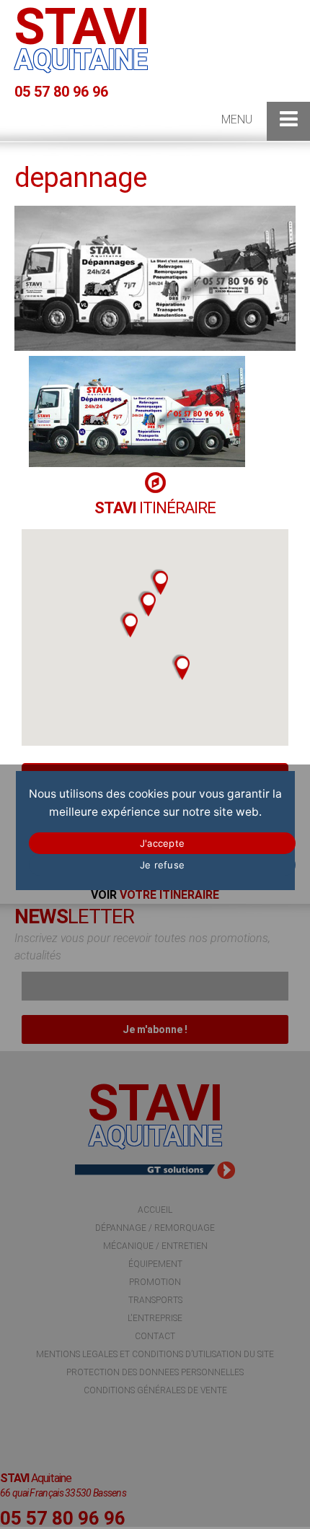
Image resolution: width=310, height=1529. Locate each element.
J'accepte (162, 843)
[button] (128, 624)
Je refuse (162, 865)
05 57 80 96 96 (61, 91)
